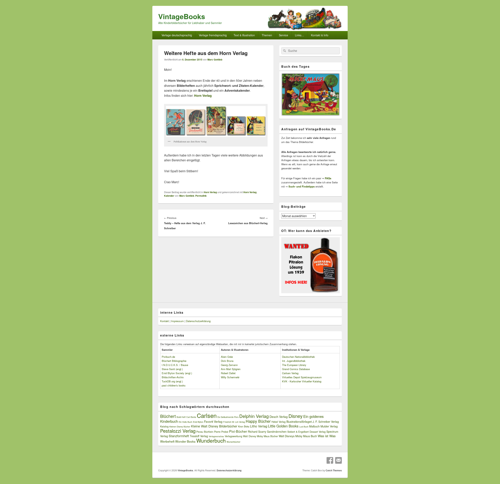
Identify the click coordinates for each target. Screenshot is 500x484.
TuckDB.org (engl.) (172, 381)
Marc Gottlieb (214, 59)
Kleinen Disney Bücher (179, 426)
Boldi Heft (181, 417)
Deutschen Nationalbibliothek (298, 357)
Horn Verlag (210, 192)
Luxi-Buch (303, 426)
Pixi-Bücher (238, 431)
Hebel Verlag (278, 422)
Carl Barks (191, 417)
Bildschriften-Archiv (173, 377)
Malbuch (314, 426)
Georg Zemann (229, 365)
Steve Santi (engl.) (172, 369)
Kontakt (164, 321)
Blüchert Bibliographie (174, 361)
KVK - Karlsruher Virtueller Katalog (301, 381)
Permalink (201, 195)
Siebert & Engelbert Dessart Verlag (306, 431)
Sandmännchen (277, 431)
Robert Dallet (228, 373)
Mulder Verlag (329, 426)
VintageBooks (181, 16)
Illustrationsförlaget (299, 421)
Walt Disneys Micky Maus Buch (298, 436)
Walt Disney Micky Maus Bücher (260, 436)
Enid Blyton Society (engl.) (177, 373)
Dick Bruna (227, 361)
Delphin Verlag (254, 416)
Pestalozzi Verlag (178, 430)
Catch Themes (334, 470)
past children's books (174, 385)
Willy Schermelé (230, 377)
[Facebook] (330, 460)
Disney (295, 416)
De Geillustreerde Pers (227, 417)
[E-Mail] (338, 460)
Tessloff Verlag (199, 436)
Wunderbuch (211, 440)
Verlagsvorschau (216, 436)
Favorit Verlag (213, 421)
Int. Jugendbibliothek (293, 361)
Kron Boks (243, 426)
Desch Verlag (279, 416)
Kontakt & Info (319, 35)
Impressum (177, 321)
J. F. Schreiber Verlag (325, 422)
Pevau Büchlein (204, 431)
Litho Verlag (258, 426)
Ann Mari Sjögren (230, 369)
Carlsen (207, 415)
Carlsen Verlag (290, 373)
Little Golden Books (283, 425)
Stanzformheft (179, 435)
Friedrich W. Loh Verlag (234, 421)
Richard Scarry (257, 431)
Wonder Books (185, 441)
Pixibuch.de (168, 357)
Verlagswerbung (233, 436)
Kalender (169, 195)
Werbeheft (167, 441)
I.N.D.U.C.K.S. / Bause (175, 365)
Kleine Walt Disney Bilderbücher (214, 426)
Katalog (164, 426)
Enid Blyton (198, 421)
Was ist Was (327, 435)
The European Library (294, 365)
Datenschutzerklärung (198, 321)
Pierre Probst (221, 431)
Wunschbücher (233, 441)
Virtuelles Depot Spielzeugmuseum (302, 377)
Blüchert (168, 416)
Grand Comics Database (296, 369)
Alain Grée (227, 357)
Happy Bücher (258, 421)
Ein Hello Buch (185, 421)
